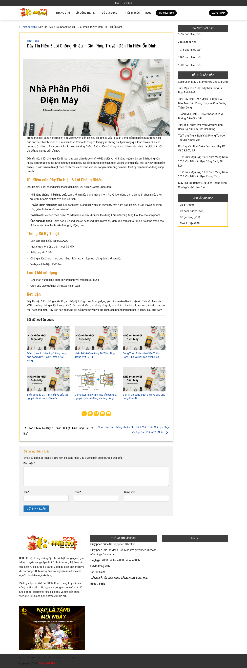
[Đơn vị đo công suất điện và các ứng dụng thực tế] (144, 379)
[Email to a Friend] (96, 413)
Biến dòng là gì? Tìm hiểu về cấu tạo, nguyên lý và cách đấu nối (48, 396)
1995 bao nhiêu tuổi (189, 57)
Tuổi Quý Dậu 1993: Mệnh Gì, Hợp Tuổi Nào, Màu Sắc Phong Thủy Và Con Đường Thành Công (202, 103)
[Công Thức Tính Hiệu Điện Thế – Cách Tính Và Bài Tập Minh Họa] (144, 338)
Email (77, 492)
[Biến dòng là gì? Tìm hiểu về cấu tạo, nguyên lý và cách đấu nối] (48, 379)
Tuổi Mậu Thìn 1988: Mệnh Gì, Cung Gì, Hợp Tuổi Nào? (200, 90)
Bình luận (29, 463)
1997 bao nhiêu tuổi (189, 34)
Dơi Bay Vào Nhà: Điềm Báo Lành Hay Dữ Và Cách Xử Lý (202, 148)
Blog (148, 12)
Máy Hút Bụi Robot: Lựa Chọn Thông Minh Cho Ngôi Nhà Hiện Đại (202, 185)
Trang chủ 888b (47, 663)
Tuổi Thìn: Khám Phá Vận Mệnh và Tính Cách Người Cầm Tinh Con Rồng (200, 127)
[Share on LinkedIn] (108, 413)
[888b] (34, 13)
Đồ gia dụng (109, 12)
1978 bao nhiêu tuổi (189, 49)
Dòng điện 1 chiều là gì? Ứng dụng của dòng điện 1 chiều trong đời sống (47, 357)
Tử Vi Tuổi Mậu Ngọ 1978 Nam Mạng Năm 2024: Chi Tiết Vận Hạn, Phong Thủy (203, 174)
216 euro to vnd (187, 41)
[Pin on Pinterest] (102, 413)
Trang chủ (63, 12)
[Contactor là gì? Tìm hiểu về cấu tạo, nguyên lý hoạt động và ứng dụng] (96, 379)
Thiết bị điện (131, 12)
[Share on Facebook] (84, 413)
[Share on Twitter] (90, 413)
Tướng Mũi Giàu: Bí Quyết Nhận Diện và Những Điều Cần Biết (200, 116)
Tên (26, 492)
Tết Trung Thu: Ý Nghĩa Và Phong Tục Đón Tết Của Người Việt (202, 138)
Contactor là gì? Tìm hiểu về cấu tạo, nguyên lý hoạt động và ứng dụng (96, 396)
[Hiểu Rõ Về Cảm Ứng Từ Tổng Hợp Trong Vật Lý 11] (96, 338)
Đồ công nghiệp (86, 12)
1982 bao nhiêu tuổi (189, 65)
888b (93, 583)
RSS (117, 3)
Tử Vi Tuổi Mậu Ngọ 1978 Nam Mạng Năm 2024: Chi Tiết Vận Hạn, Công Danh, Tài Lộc (203, 161)
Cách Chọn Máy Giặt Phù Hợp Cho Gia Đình (203, 81)
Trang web (129, 492)
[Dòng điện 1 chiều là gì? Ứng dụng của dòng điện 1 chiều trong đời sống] (48, 338)
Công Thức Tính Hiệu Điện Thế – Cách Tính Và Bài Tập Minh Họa (141, 355)
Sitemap (128, 3)
